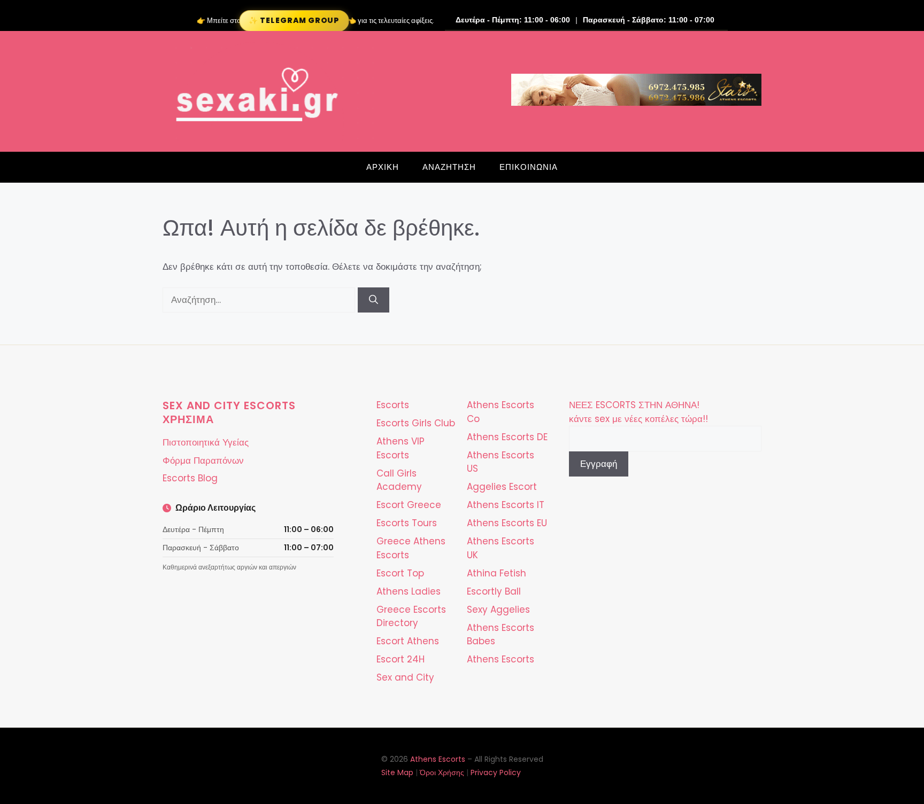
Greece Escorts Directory (411, 616)
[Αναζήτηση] (373, 300)
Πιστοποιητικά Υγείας (206, 442)
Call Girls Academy (399, 480)
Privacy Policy (496, 772)
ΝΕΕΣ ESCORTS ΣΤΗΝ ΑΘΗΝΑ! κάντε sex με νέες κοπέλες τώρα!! (638, 412)
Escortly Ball (494, 591)
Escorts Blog (190, 478)
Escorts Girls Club (415, 423)
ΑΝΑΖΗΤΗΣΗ (449, 167)
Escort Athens (407, 641)
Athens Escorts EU (507, 523)
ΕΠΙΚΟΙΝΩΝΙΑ (528, 167)
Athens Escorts (500, 659)
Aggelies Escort (502, 486)
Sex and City (405, 677)
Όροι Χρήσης (442, 772)
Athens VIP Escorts (400, 448)
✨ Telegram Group (293, 20)
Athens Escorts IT (505, 504)
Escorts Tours (406, 523)
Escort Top (400, 573)
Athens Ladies (408, 591)
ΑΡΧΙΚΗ (382, 167)
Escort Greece (408, 504)
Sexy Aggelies (498, 609)
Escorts (392, 405)
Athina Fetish (496, 573)
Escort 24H (400, 659)
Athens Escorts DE (507, 437)
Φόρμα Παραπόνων (203, 460)
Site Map (397, 772)
